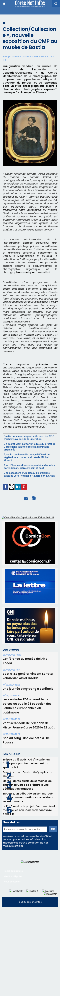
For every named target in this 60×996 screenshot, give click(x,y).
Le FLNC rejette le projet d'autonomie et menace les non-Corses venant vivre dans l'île (29, 810)
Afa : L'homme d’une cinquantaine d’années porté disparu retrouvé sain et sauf (29, 466)
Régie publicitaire (13, 871)
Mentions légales (13, 876)
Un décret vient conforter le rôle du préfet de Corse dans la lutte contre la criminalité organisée (29, 446)
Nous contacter (12, 881)
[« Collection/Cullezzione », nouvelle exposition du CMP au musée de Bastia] (30, 101)
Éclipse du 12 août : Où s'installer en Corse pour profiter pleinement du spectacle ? (26, 763)
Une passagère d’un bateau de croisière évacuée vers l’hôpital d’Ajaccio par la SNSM (30, 474)
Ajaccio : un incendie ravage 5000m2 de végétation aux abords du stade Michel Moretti (27, 457)
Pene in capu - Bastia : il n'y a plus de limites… (27, 774)
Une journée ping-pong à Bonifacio (28, 689)
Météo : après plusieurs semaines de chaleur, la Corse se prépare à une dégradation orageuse (27, 784)
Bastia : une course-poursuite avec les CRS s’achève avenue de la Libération (29, 437)
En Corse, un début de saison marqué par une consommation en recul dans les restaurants (28, 797)
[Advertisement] (30, 940)
